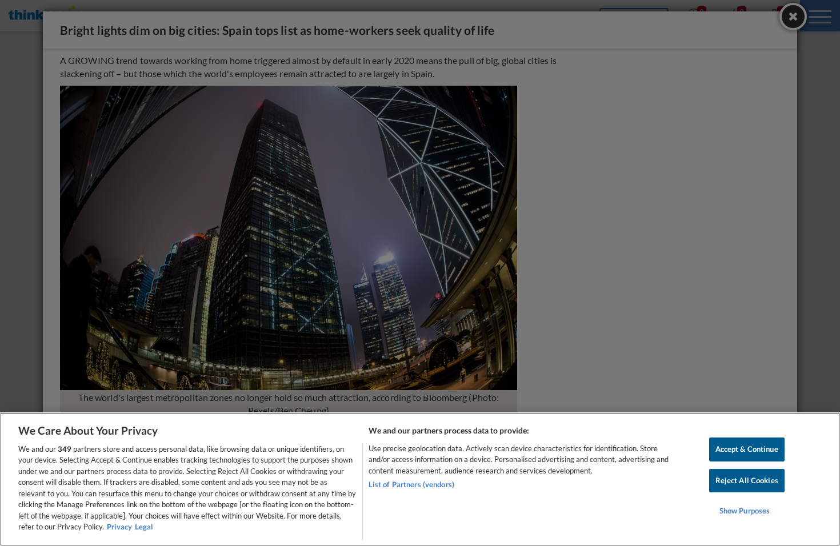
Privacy (119, 526)
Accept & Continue (746, 448)
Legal (144, 526)
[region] (420, 479)
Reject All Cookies (746, 480)
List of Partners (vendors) (411, 484)
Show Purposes (744, 510)
